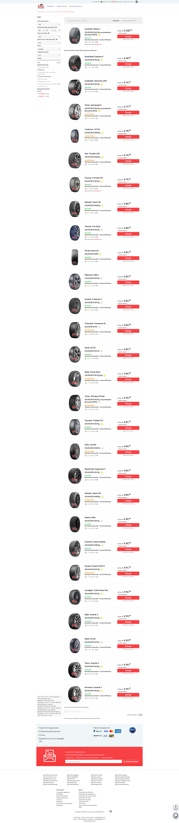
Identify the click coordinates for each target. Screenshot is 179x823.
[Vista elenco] (133, 20)
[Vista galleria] (135, 20)
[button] (175, 806)
